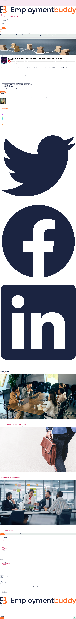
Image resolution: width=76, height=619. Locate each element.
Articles (3, 543)
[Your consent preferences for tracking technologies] (74, 617)
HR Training (3, 538)
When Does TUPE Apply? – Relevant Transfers (65, 67)
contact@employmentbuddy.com (6, 563)
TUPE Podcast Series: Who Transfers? (7, 85)
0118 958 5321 (4, 562)
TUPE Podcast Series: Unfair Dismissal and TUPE (9, 88)
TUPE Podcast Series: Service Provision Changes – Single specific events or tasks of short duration (17, 84)
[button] (38, 166)
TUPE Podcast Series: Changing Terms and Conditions (10, 87)
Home (1, 33)
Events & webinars (4, 545)
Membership (3, 553)
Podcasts (6, 33)
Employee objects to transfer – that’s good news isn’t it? (11, 477)
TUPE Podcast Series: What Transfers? (8, 86)
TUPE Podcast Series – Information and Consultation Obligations (12, 89)
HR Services (2, 607)
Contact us (2, 616)
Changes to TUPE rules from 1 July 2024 (7, 530)
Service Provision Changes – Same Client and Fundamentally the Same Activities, (51, 68)
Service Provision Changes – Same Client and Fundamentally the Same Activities (14, 82)
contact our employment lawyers (21, 75)
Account (3, 555)
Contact (3, 5)
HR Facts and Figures (4, 537)
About (2, 1)
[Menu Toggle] (1, 15)
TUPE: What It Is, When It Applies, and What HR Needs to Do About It (13, 424)
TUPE (13, 75)
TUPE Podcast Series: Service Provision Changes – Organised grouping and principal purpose (16, 83)
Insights (3, 33)
